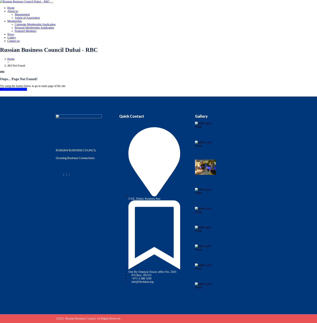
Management (22, 14)
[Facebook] (63, 174)
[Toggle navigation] (52, 2)
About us (12, 11)
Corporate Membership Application (35, 24)
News (10, 34)
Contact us (13, 40)
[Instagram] (69, 174)
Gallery (11, 37)
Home (10, 7)
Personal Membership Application (34, 27)
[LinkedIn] (66, 174)
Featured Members (25, 31)
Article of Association (27, 17)
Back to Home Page (15, 89)
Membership (14, 21)
